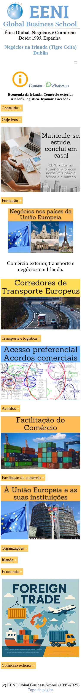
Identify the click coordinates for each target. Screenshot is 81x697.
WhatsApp (60, 85)
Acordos (9, 408)
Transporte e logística (19, 338)
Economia (10, 571)
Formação (10, 200)
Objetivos (10, 119)
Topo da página (41, 689)
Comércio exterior (17, 665)
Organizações (13, 548)
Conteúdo (10, 108)
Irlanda (7, 560)
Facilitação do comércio (21, 477)
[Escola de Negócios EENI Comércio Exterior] (40, 39)
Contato (35, 85)
